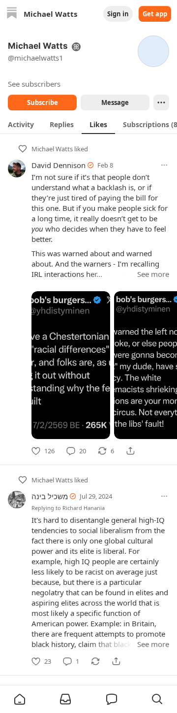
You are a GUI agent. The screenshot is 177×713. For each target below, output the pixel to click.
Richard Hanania (83, 507)
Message (115, 102)
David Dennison (58, 165)
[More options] (164, 165)
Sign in (118, 13)
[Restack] (95, 661)
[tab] (21, 124)
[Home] (12, 14)
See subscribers (34, 84)
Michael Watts (52, 148)
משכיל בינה (49, 496)
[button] (20, 699)
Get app (155, 13)
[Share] (130, 451)
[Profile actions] (161, 102)
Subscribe (42, 102)
